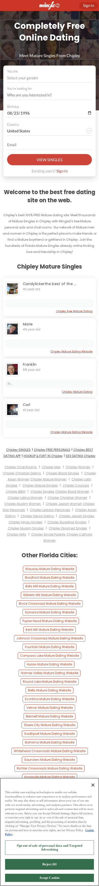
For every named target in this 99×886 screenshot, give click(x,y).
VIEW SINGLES (49, 159)
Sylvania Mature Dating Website (49, 612)
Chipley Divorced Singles (68, 528)
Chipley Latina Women (25, 498)
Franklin (30, 364)
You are (12, 71)
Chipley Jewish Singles (76, 516)
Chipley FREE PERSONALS (52, 450)
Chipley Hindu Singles (25, 522)
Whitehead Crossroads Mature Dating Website (50, 751)
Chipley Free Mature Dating (74, 311)
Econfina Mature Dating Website (49, 699)
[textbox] (49, 77)
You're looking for (19, 88)
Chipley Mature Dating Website (71, 351)
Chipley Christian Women (67, 498)
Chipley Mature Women (48, 479)
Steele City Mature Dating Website (49, 725)
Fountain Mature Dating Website (49, 647)
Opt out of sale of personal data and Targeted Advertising (49, 848)
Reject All (49, 864)
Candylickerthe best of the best (52, 283)
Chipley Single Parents (48, 534)
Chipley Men (51, 467)
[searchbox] (46, 95)
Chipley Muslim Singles (26, 528)
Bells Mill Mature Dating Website (49, 586)
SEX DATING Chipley (80, 456)
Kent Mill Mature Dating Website (49, 629)
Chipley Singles (42, 491)
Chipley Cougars (76, 485)
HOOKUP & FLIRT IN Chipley (43, 456)
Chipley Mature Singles (40, 485)
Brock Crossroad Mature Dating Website (49, 603)
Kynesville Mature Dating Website (49, 777)
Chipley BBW (15, 491)
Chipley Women (78, 467)
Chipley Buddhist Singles (66, 522)
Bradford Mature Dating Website (49, 577)
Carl (26, 404)
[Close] (92, 785)
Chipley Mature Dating (77, 392)
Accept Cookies (49, 878)
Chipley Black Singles (62, 473)
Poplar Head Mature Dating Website (49, 621)
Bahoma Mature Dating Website (49, 742)
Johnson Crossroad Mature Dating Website (49, 638)
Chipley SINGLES (18, 450)
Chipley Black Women (72, 491)
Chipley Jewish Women (64, 504)
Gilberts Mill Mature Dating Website (49, 595)
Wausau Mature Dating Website (49, 569)
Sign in (88, 5)
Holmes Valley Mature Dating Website (49, 673)
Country (13, 124)
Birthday (13, 107)
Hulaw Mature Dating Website (49, 664)
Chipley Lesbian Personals (50, 510)
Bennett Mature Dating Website (49, 716)
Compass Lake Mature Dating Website (49, 655)
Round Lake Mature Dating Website (49, 681)
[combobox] (49, 78)
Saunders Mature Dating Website (49, 759)
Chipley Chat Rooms (21, 467)
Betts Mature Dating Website (49, 690)
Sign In (62, 171)
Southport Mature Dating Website (49, 733)
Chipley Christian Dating (22, 473)
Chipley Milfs (16, 534)
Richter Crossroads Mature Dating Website (49, 768)
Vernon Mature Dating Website (49, 707)
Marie (28, 324)
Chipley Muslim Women (22, 504)
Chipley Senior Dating (37, 516)
